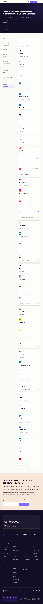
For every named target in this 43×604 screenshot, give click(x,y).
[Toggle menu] (39, 1)
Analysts (14, 543)
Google (4, 75)
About (34, 543)
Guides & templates (26, 559)
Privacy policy (35, 559)
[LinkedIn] (34, 591)
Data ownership (6, 543)
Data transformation (6, 546)
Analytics (5, 56)
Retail (14, 562)
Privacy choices (36, 572)
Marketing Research (25, 540)
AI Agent (4, 556)
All (3, 52)
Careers (34, 546)
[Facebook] (36, 591)
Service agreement (36, 569)
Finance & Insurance (15, 569)
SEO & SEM (5, 84)
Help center (25, 566)
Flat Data (5, 72)
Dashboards (25, 553)
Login (28, 1)
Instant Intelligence (6, 553)
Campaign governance (5, 550)
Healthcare (15, 565)
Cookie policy (35, 562)
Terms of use (35, 565)
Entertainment (15, 559)
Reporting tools (6, 43)
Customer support (6, 63)
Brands (14, 553)
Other (4, 79)
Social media (5, 86)
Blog (24, 543)
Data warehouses (6, 45)
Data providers (6, 65)
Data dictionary (26, 569)
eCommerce (5, 68)
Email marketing (6, 70)
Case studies (25, 549)
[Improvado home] (5, 1)
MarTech (14, 576)
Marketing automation (7, 77)
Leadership (15, 546)
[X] (39, 591)
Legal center (35, 553)
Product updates (26, 556)
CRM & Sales (5, 61)
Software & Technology (15, 573)
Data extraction (6, 540)
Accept (13, 600)
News (24, 546)
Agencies (14, 556)
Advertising (5, 54)
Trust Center (35, 556)
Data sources (5, 41)
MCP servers (5, 573)
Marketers (15, 540)
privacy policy (14, 597)
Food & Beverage (16, 579)
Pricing (34, 540)
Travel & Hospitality (16, 582)
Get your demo (33, 1)
